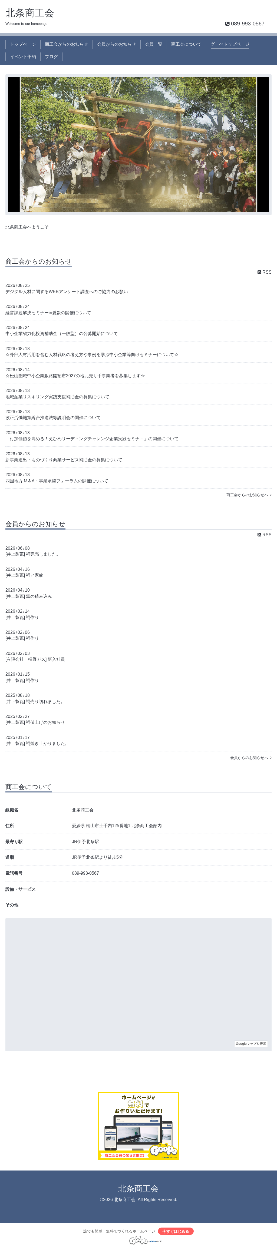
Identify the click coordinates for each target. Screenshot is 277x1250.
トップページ (23, 44)
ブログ (51, 56)
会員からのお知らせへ (250, 757)
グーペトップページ (229, 44)
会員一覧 (153, 44)
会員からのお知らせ (116, 44)
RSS (266, 272)
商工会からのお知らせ (66, 44)
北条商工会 (29, 12)
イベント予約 (23, 56)
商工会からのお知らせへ (248, 495)
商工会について (186, 44)
